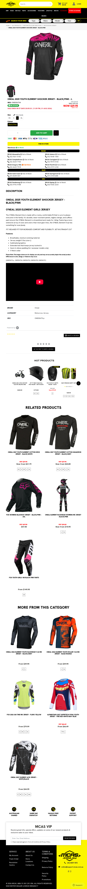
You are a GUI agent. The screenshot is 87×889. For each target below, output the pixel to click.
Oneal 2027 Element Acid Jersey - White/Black (24, 778)
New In (56, 11)
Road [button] (12, 11)
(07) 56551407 (15, 176)
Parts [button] (24, 11)
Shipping (45, 858)
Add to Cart (41, 133)
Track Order (14, 859)
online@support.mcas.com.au (72, 867)
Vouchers (41, 11)
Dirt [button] (7, 11)
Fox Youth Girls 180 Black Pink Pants (24, 578)
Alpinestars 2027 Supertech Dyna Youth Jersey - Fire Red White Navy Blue (63, 715)
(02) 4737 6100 (52, 167)
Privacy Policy (46, 842)
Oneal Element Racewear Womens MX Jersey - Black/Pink (63, 516)
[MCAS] (11, 4)
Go (79, 21)
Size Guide (19, 115)
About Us (29, 855)
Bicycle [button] (17, 11)
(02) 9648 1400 (52, 156)
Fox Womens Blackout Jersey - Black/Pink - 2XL (24, 516)
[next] (78, 383)
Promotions (46, 879)
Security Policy (45, 874)
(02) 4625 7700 (15, 162)
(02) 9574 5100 (52, 162)
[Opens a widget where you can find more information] (77, 885)
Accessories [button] (32, 11)
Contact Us (30, 865)
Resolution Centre (13, 863)
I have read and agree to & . (32, 842)
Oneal (37, 308)
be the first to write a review (43, 349)
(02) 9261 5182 (15, 156)
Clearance (63, 11)
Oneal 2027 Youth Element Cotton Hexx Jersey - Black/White (24, 453)
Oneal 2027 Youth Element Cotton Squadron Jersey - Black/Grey (63, 453)
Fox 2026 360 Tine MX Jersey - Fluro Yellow (24, 715)
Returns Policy (47, 867)
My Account (13, 855)
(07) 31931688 (52, 176)
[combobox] (34, 4)
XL (21, 118)
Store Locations (74, 11)
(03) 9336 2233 (52, 185)
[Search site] (50, 4)
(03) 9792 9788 (15, 185)
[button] (56, 133)
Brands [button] (44, 16)
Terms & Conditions (34, 842)
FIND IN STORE (43, 144)
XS (9, 118)
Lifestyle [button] (49, 11)
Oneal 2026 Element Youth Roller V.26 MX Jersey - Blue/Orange (63, 653)
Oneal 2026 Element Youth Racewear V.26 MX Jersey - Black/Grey (24, 653)
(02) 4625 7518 (15, 167)
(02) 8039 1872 (72, 863)
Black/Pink (12, 124)
